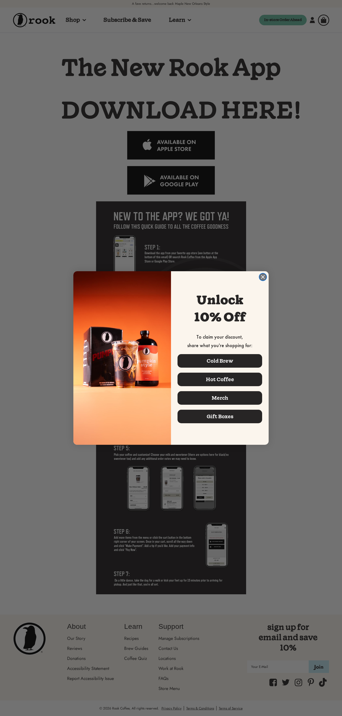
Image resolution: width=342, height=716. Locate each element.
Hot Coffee (220, 379)
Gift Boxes (220, 416)
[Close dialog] (263, 277)
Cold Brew (220, 360)
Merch (220, 397)
